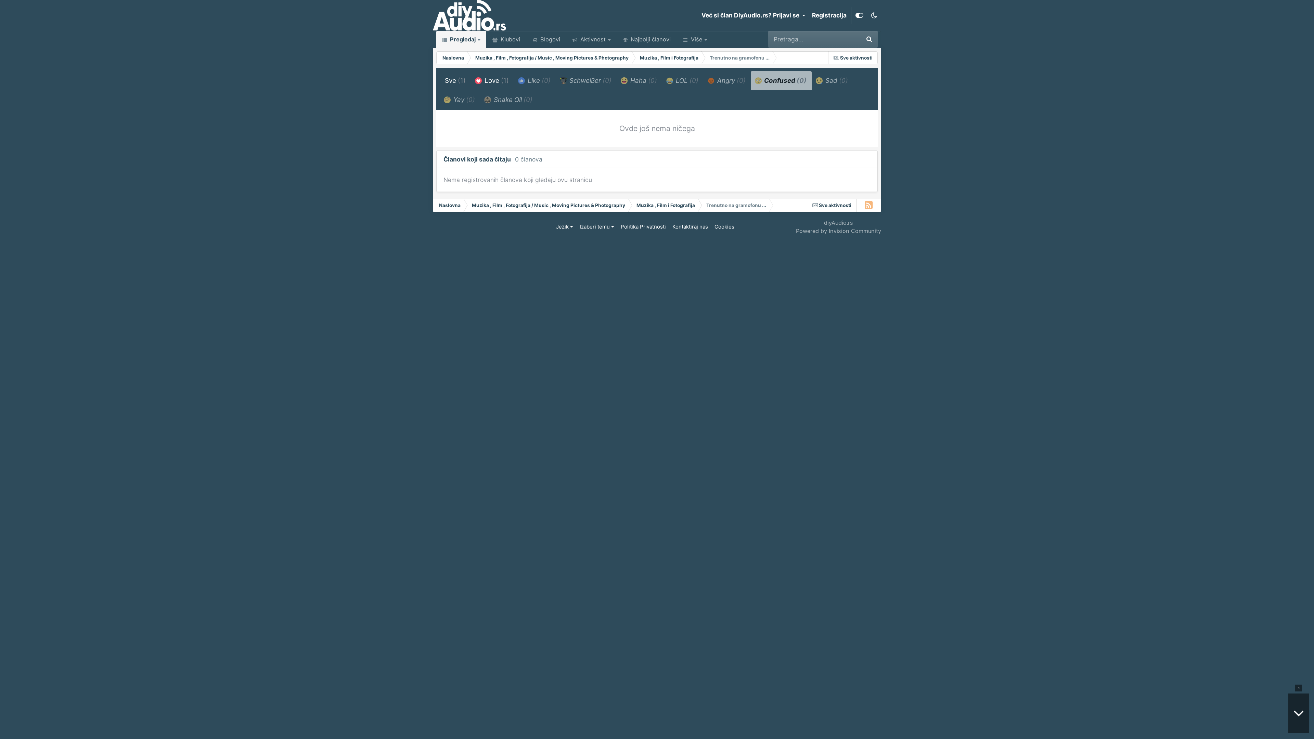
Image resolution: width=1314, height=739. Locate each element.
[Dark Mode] (874, 15)
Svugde (840, 39)
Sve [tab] (455, 81)
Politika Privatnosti (643, 226)
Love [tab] (496, 81)
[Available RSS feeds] (868, 205)
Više (696, 39)
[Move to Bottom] (1298, 713)
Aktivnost (592, 39)
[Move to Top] (1298, 688)
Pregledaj (462, 39)
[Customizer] (859, 15)
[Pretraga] (869, 39)
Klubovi (509, 39)
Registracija (829, 15)
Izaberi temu (595, 226)
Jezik (563, 226)
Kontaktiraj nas (690, 226)
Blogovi (549, 39)
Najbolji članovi (650, 39)
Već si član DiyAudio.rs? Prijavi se (751, 15)
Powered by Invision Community (838, 231)
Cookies (724, 226)
